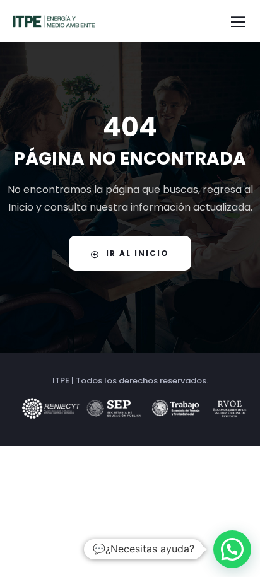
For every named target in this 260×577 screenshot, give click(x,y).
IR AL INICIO (137, 253)
